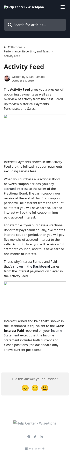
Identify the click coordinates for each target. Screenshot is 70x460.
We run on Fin (37, 448)
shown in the (31, 266)
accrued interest (16, 189)
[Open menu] (62, 7)
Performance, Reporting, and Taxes (27, 51)
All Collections (13, 47)
